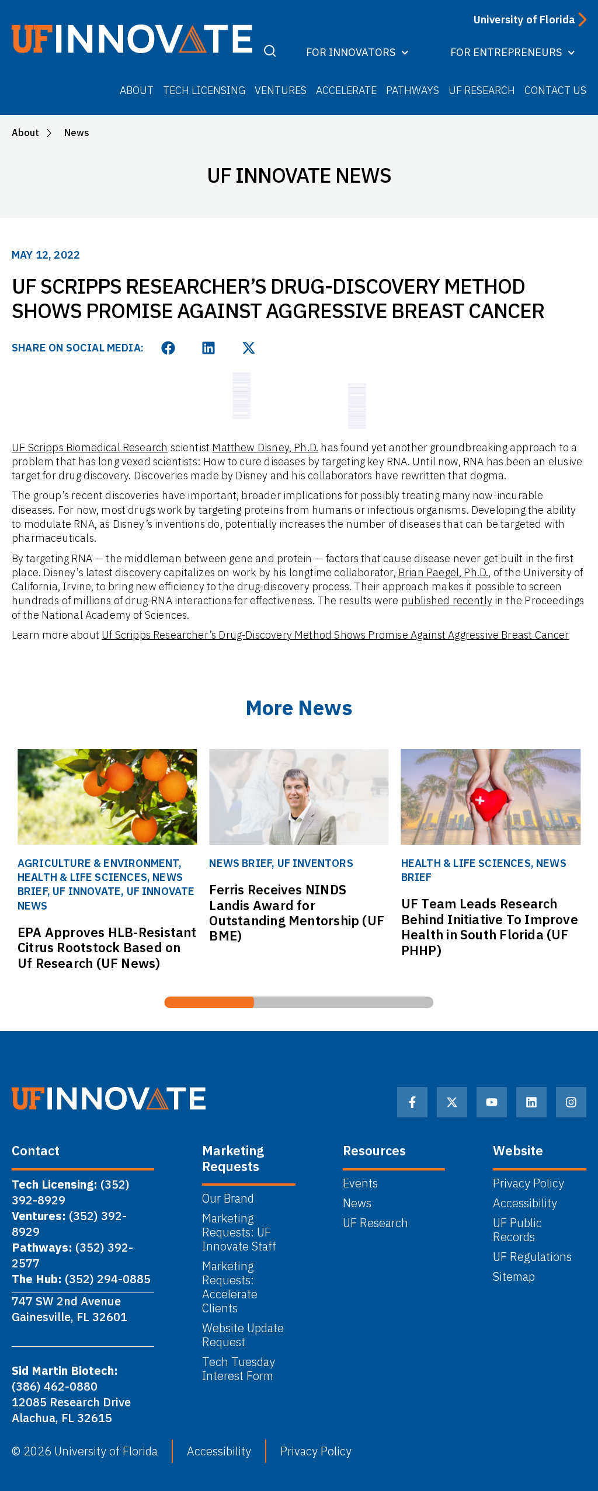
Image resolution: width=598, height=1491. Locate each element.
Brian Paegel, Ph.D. (443, 572)
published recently (446, 600)
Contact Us (555, 90)
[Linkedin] (531, 1102)
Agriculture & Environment (98, 863)
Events (360, 1183)
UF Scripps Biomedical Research (90, 447)
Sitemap (514, 1277)
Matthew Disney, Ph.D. (265, 447)
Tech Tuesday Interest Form (240, 1369)
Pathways (412, 90)
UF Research (481, 90)
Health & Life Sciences (82, 877)
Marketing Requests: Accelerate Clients (230, 1287)
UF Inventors (315, 863)
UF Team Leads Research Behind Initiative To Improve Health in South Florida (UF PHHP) (489, 926)
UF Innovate (87, 891)
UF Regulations (532, 1257)
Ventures (281, 90)
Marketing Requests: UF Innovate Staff (239, 1232)
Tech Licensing (204, 90)
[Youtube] (492, 1102)
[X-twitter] (452, 1102)
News (357, 1203)
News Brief (240, 863)
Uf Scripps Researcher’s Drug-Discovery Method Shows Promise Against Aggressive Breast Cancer (335, 635)
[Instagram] (571, 1102)
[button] (168, 348)
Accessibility (525, 1203)
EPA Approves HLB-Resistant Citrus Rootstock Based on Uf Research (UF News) (107, 947)
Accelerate (346, 90)
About (137, 90)
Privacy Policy (528, 1183)
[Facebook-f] (412, 1102)
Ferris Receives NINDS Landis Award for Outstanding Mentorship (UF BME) (296, 912)
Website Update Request (243, 1335)
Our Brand (228, 1199)
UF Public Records (517, 1230)
